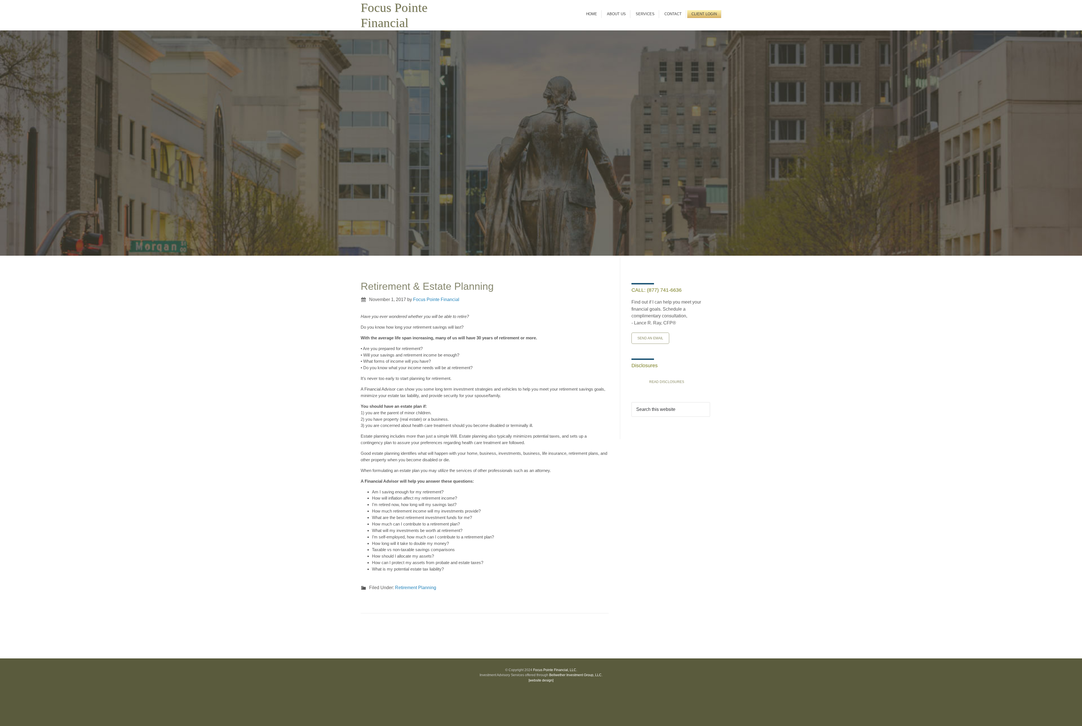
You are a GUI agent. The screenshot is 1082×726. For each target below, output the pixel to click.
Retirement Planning (415, 587)
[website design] (541, 680)
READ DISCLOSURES (666, 382)
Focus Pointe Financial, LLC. (555, 670)
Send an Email (650, 338)
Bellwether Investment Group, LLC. (575, 675)
